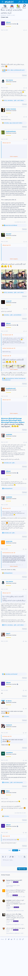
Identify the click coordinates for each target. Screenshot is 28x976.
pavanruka (9, 541)
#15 (26, 690)
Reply (25, 75)
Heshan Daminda (11, 109)
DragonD (8, 907)
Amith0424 (9, 434)
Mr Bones (9, 701)
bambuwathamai (11, 131)
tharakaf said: (5, 355)
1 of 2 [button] (9, 850)
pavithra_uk (11, 924)
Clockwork (9, 725)
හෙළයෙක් (8, 301)
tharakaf (8, 234)
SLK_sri (8, 895)
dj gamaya (10, 910)
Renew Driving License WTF (14, 880)
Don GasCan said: (6, 335)
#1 (26, 30)
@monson (4, 418)
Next (14, 850)
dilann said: (5, 836)
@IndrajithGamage (15, 418)
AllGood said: (5, 143)
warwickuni (9, 752)
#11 (26, 505)
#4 (26, 139)
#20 (26, 832)
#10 (26, 479)
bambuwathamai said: (8, 552)
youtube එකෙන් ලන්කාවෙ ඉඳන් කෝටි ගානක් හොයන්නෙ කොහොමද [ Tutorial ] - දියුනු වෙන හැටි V (15, 902)
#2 (26, 88)
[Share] (24, 30)
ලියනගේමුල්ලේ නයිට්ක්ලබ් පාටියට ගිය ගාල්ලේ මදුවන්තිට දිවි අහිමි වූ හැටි (15, 891)
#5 (26, 241)
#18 (26, 760)
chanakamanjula (12, 885)
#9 (26, 442)
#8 (26, 396)
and (11, 225)
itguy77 (8, 633)
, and (12, 315)
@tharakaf (5, 420)
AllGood (4, 15)
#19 (26, 799)
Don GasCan (9, 80)
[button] (2, 1)
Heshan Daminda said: (8, 348)
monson (8, 921)
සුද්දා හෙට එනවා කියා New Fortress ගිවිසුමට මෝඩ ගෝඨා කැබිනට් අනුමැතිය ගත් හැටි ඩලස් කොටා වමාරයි (15, 916)
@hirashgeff (13, 420)
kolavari (8, 882)
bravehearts (11, 933)
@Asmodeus (14, 422)
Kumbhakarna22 (11, 388)
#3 (26, 117)
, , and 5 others (14, 100)
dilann (8, 791)
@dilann (21, 422)
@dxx (19, 420)
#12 (26, 549)
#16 (26, 708)
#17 (26, 733)
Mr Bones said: (6, 736)
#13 (26, 589)
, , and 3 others (14, 625)
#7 (26, 331)
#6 (26, 309)
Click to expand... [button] (14, 156)
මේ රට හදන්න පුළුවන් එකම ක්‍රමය (15, 928)
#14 (26, 641)
